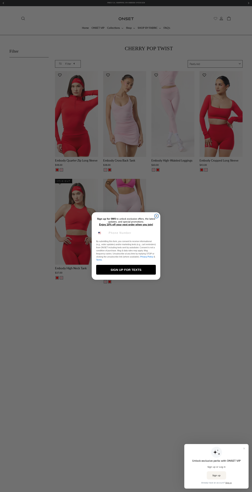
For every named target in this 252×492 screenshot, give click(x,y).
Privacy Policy (146, 257)
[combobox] (101, 233)
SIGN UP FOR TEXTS (126, 270)
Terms (99, 260)
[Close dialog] (156, 216)
